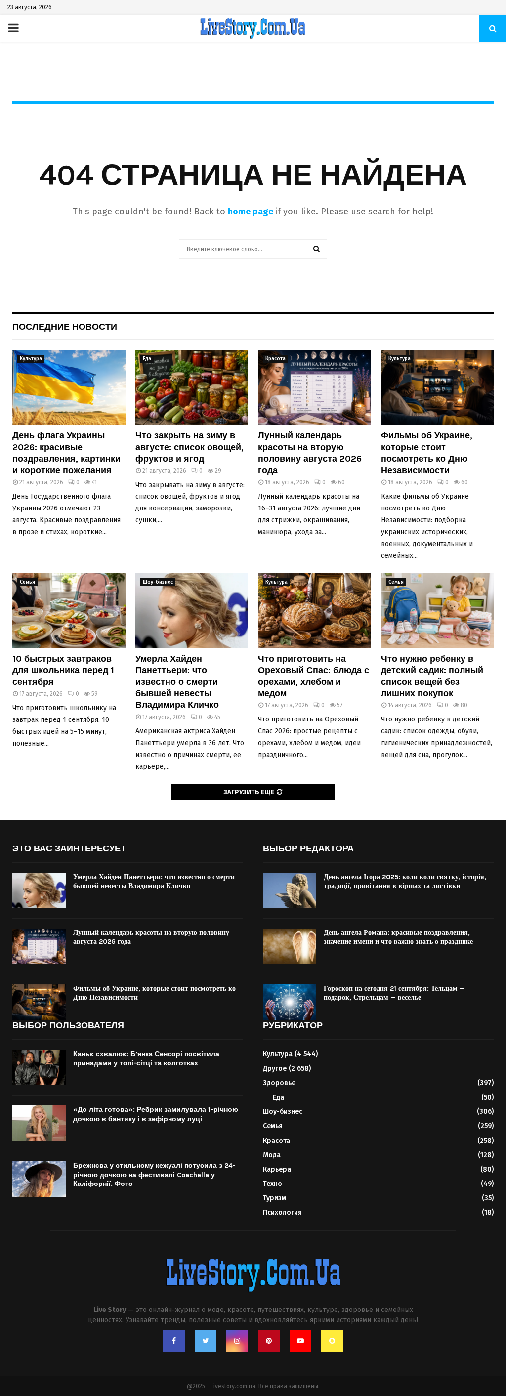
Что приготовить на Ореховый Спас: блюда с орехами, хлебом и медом (313, 676)
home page (250, 211)
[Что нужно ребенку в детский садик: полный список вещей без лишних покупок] (437, 610)
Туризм (274, 1198)
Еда (147, 359)
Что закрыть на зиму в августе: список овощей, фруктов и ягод (189, 447)
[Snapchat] (332, 1341)
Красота (275, 359)
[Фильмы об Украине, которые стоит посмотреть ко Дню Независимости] (437, 387)
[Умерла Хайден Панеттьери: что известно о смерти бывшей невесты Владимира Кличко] (192, 610)
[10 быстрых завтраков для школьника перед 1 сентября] (69, 610)
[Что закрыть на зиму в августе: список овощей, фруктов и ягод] (192, 387)
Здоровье (279, 1083)
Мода (272, 1155)
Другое (275, 1068)
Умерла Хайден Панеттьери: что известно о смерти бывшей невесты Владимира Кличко (177, 682)
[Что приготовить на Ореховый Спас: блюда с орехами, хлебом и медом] (314, 610)
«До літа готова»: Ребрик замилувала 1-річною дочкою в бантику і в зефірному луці (155, 1114)
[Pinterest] (269, 1341)
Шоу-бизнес (158, 582)
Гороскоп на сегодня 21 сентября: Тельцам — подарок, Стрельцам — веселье (394, 993)
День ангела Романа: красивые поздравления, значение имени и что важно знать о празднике (398, 937)
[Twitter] (205, 1341)
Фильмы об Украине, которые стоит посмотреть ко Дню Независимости (426, 452)
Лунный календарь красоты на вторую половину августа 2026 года (310, 452)
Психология (282, 1212)
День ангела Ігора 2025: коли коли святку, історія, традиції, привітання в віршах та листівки (405, 881)
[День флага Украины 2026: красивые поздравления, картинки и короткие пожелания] (69, 387)
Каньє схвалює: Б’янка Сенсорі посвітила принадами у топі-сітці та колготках (146, 1058)
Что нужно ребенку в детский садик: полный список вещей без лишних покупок (432, 676)
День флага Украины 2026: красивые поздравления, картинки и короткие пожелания (66, 452)
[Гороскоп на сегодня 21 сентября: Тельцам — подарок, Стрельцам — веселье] (289, 1002)
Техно (272, 1184)
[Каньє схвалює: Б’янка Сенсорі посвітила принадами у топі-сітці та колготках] (39, 1067)
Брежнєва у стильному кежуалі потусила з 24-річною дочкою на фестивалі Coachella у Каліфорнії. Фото (154, 1174)
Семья (27, 582)
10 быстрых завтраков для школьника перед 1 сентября (63, 670)
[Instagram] (237, 1341)
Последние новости (64, 326)
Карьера (277, 1169)
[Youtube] (300, 1341)
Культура (31, 359)
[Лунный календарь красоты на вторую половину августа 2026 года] (314, 387)
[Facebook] (174, 1341)
